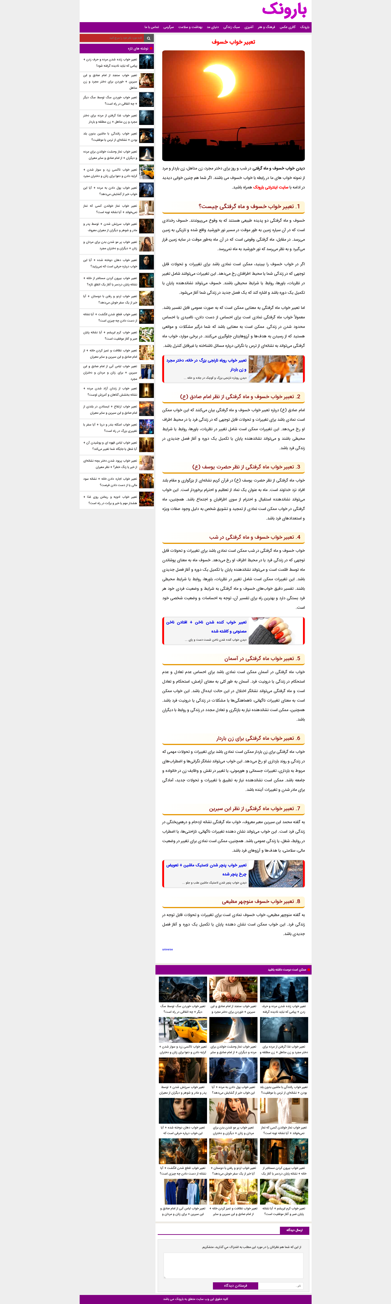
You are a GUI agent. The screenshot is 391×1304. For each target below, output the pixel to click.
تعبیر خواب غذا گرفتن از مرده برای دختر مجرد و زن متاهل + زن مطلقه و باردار (284, 1052)
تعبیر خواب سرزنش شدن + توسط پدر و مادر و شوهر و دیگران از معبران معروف (182, 1093)
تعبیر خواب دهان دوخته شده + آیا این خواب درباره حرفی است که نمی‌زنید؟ (183, 1133)
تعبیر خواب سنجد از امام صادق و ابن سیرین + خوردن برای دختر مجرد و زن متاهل (233, 1012)
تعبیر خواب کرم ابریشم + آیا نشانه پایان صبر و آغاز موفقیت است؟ (283, 1211)
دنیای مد (213, 27)
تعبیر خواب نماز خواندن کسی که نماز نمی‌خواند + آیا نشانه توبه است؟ (284, 1130)
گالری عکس (288, 27)
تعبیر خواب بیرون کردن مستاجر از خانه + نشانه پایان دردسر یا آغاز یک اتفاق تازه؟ (283, 1173)
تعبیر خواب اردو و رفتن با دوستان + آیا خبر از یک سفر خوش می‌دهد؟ (233, 1171)
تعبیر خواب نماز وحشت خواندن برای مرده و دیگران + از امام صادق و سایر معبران (233, 1052)
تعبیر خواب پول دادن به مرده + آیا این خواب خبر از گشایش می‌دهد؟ (233, 1090)
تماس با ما (152, 27)
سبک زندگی (231, 27)
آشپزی (248, 27)
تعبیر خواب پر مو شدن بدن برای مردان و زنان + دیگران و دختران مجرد (233, 1133)
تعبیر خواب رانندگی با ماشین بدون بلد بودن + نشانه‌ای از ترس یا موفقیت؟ (284, 1090)
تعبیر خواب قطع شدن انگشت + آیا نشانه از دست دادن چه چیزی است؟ (183, 1171)
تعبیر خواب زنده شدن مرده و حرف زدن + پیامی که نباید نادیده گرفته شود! (284, 1012)
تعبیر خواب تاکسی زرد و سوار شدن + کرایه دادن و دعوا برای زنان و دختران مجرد (183, 1052)
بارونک (304, 27)
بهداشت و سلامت (190, 27)
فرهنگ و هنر (266, 27)
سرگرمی (168, 27)
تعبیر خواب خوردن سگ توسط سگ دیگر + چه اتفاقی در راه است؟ (182, 1009)
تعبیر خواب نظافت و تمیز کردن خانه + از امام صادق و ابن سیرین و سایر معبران (233, 1214)
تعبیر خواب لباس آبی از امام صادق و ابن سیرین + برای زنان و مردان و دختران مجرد (182, 1214)
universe (167, 950)
